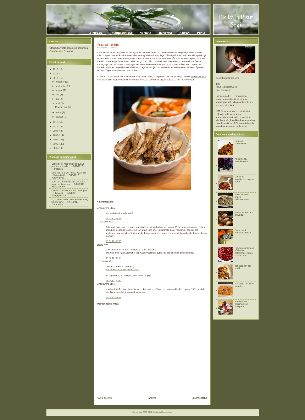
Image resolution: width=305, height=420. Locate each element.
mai (58, 99)
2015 (56, 69)
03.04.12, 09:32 (113, 280)
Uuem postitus (104, 398)
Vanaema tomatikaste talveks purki (244, 179)
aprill (58, 103)
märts (59, 112)
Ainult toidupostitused (226, 87)
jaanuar (60, 116)
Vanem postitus (199, 398)
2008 (56, 135)
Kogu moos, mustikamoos (241, 160)
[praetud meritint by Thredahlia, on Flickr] (152, 189)
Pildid (201, 32)
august (59, 90)
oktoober (60, 81)
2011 (56, 122)
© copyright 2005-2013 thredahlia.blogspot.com (152, 412)
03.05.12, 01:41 (113, 297)
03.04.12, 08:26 (113, 241)
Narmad (145, 32)
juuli (58, 94)
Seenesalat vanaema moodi (243, 231)
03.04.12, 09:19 (113, 258)
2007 (56, 139)
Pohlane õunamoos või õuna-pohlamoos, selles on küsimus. (244, 252)
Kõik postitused (223, 90)
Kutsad (184, 32)
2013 (56, 73)
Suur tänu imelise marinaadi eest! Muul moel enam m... (68, 182)
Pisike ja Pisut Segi (236, 20)
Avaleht (152, 398)
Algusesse (95, 32)
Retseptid (165, 32)
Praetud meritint (63, 107)
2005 (56, 148)
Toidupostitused (121, 32)
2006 (56, 144)
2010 (56, 126)
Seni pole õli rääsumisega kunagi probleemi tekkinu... (67, 165)
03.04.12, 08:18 (113, 218)
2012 (56, 78)
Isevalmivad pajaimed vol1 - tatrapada (242, 304)
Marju (100, 244)
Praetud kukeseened (241, 142)
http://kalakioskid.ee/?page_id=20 (122, 269)
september (61, 86)
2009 (56, 131)
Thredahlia (102, 221)
